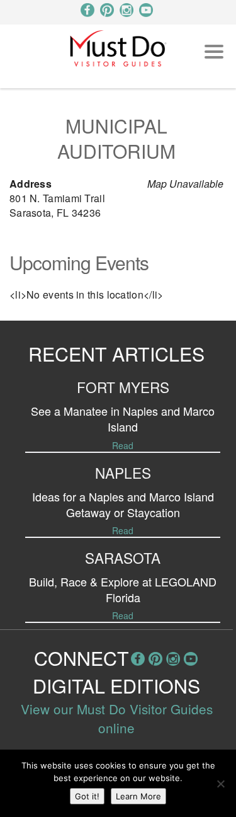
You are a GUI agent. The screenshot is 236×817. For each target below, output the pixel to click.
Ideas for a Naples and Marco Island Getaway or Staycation (123, 504)
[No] (220, 783)
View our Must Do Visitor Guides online (117, 718)
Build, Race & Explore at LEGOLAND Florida (122, 589)
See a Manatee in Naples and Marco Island (123, 419)
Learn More (138, 796)
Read (122, 445)
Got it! (87, 796)
